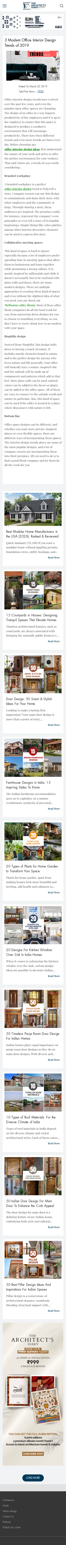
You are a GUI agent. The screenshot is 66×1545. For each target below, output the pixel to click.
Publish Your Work (12, 1527)
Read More (54, 557)
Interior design (10, 1511)
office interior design (17, 189)
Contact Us (8, 1516)
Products (7, 1522)
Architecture (8, 1500)
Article (6, 1505)
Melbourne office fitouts (19, 305)
